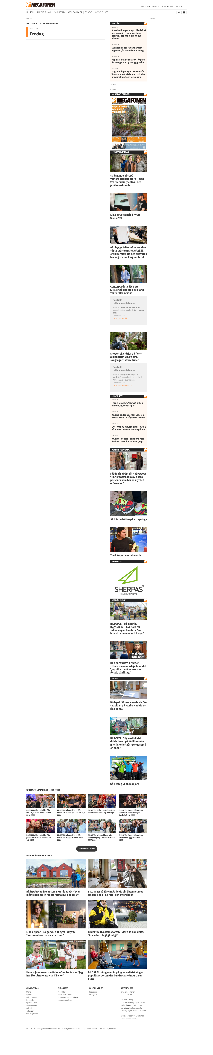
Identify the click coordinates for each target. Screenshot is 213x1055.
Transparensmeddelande (122, 318)
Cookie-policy (91, 1029)
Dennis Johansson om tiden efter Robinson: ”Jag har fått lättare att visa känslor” (54, 974)
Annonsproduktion (65, 1000)
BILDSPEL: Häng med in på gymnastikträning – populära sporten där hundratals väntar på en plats (115, 975)
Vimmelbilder (101, 12)
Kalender (29, 1008)
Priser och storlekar (65, 995)
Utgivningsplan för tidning (68, 997)
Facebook (93, 992)
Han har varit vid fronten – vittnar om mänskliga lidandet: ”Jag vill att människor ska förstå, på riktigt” (128, 667)
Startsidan (30, 992)
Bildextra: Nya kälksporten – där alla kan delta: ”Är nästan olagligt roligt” (116, 933)
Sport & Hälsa (75, 12)
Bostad (88, 12)
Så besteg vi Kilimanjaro (124, 784)
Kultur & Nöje (44, 12)
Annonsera (145, 6)
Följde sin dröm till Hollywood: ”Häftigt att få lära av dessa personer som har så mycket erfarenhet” (128, 478)
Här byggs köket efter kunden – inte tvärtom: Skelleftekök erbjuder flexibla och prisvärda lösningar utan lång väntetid (128, 252)
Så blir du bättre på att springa (128, 519)
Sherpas (112, 1029)
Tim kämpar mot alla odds (125, 555)
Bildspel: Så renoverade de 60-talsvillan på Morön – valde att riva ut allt (128, 705)
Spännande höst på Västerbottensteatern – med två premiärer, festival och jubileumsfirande (127, 180)
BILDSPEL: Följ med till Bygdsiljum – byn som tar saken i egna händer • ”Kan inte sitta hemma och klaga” (127, 628)
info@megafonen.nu (134, 1005)
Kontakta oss (180, 6)
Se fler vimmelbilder (87, 849)
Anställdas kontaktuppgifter (131, 1008)
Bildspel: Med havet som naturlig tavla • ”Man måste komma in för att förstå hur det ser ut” (53, 893)
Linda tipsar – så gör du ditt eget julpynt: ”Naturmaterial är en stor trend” (50, 933)
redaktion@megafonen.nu (135, 1003)
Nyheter (30, 12)
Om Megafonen (167, 6)
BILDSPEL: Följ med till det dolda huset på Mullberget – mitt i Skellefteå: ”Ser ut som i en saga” (128, 743)
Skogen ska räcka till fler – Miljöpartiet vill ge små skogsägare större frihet (126, 357)
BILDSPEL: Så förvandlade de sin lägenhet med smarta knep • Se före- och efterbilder (115, 893)
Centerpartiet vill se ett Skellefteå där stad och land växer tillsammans (127, 290)
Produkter (61, 992)
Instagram (93, 995)
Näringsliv (59, 12)
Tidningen (155, 6)
